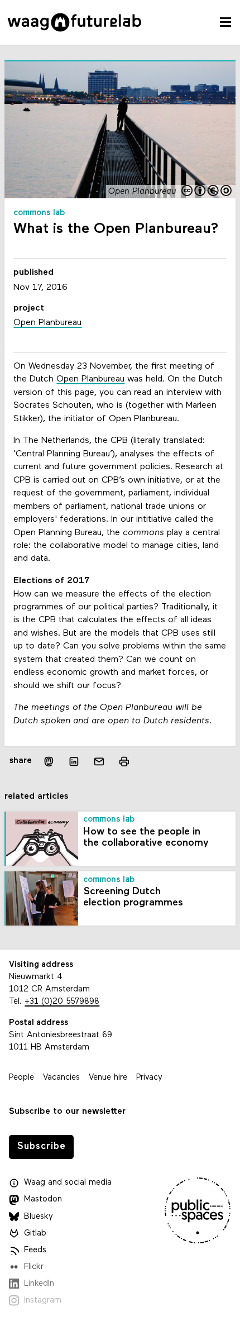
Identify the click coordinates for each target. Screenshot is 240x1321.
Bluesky (38, 1217)
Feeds (35, 1250)
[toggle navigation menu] (225, 22)
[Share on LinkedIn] (74, 762)
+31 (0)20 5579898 (62, 1002)
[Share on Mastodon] (49, 761)
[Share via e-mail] (99, 762)
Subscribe (41, 1146)
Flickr (34, 1267)
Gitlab (35, 1233)
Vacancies (61, 1078)
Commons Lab (39, 213)
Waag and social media (68, 1183)
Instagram (42, 1300)
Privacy (149, 1078)
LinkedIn (39, 1284)
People (21, 1078)
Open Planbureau (90, 379)
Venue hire (108, 1078)
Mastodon (43, 1199)
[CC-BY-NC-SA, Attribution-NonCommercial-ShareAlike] (207, 191)
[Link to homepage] (74, 22)
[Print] (124, 761)
